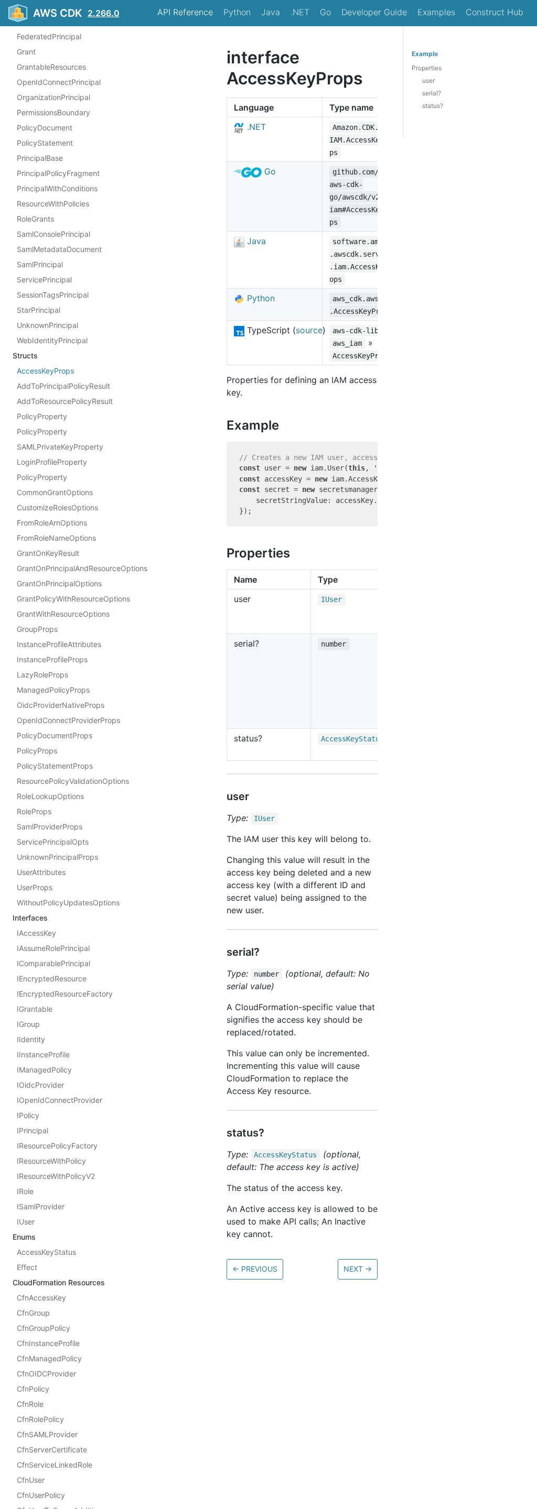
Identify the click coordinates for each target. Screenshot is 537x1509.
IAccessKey (36, 932)
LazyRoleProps (42, 674)
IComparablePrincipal (53, 963)
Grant (26, 51)
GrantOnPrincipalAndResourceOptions (82, 568)
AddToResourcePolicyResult (65, 401)
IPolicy (28, 1115)
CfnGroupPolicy (43, 1328)
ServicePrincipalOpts (53, 841)
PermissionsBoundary (53, 112)
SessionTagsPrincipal (53, 294)
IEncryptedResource (52, 978)
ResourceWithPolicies (53, 203)
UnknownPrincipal (47, 325)
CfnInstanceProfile (48, 1343)
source (309, 330)
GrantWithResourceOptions (63, 613)
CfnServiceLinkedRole (54, 1464)
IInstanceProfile (43, 1054)
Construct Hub (494, 12)
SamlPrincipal (40, 264)
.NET (300, 12)
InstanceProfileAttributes (59, 644)
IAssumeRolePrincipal (53, 948)
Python (237, 12)
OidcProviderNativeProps (60, 705)
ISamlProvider (41, 1206)
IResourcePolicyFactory (57, 1145)
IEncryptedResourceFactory (65, 993)
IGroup (28, 1024)
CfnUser (31, 1479)
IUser (26, 1221)
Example (425, 54)
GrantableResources (51, 66)
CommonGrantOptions (55, 492)
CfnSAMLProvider (47, 1434)
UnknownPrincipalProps (57, 856)
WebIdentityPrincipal (52, 340)
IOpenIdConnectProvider (59, 1100)
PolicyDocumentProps (54, 735)
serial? (431, 93)
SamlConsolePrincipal (53, 233)
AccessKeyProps (45, 370)
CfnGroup (33, 1312)
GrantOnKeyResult (48, 553)
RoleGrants (35, 218)
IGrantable (34, 1008)
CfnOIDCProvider (46, 1373)
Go (325, 12)
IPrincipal (32, 1130)
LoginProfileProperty (52, 461)
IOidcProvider (40, 1084)
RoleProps (34, 811)
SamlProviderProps (49, 826)
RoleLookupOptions (50, 796)
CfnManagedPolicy (49, 1358)
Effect (27, 1267)
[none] (221, 57)
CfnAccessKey (41, 1297)
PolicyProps (37, 750)
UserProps (34, 887)
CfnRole (30, 1403)
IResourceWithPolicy (51, 1160)
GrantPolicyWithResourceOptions (73, 598)
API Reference (185, 12)
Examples (436, 12)
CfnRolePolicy (40, 1419)
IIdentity (31, 1039)
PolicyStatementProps (55, 765)
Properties (427, 68)
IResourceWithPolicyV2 (56, 1176)
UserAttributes (41, 872)
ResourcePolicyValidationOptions (73, 781)
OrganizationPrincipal (53, 97)
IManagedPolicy (44, 1069)
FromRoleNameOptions (56, 537)
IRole (25, 1191)
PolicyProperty (42, 416)
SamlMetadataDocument (59, 249)
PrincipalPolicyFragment (58, 173)
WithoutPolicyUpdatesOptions (68, 902)
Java (270, 12)
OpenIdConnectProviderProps (68, 720)
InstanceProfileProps (52, 659)
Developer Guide (374, 12)
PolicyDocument (44, 127)
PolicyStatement (45, 142)
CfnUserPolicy (41, 1495)
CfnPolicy (33, 1388)
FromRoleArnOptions (52, 522)
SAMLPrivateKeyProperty (60, 446)
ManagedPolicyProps (53, 689)
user (428, 80)
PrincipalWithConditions (57, 188)
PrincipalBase (40, 158)
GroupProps (37, 629)
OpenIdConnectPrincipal (59, 82)
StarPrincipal (38, 309)
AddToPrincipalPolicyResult (63, 385)
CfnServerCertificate (52, 1449)
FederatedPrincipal (49, 36)
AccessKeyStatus (46, 1252)
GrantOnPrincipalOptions (59, 583)
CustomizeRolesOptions (57, 507)
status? (432, 106)
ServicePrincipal (44, 279)
